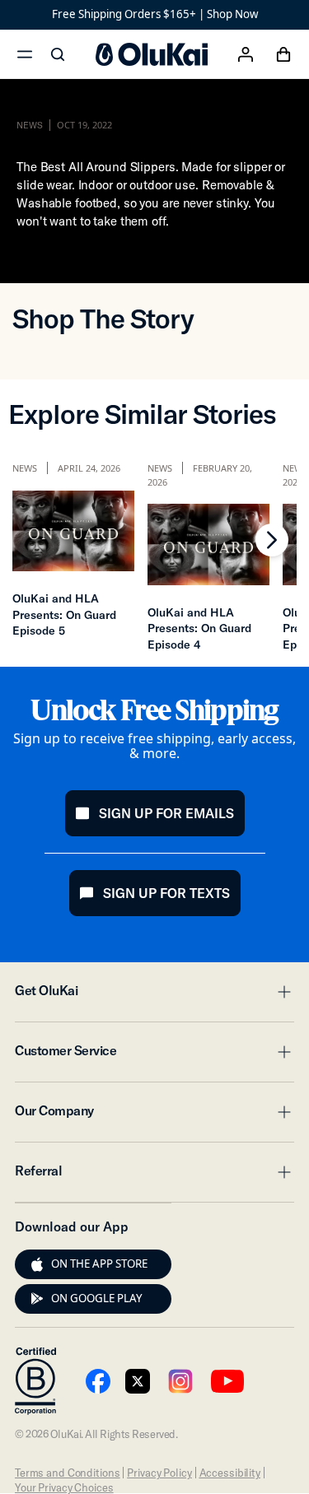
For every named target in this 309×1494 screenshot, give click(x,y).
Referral (154, 1175)
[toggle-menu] (281, 992)
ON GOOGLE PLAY (97, 1298)
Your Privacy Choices (64, 1487)
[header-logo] (151, 54)
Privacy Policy (159, 1472)
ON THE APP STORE (99, 1263)
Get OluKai (154, 995)
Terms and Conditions (67, 1472)
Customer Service (154, 1055)
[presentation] (37, 1264)
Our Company (154, 1115)
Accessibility (229, 1472)
